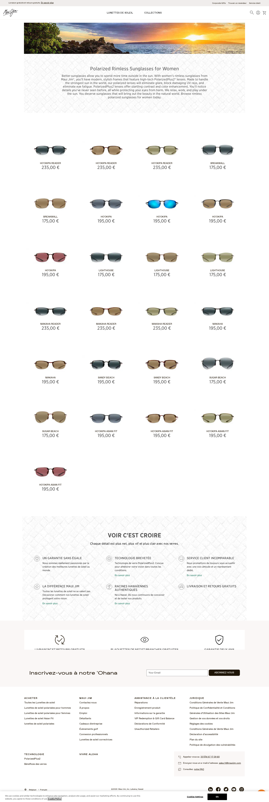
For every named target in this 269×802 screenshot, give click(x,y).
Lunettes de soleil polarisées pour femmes (47, 713)
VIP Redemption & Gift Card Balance (154, 718)
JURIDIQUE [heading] (197, 698)
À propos (84, 708)
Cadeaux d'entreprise (90, 723)
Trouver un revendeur (237, 3)
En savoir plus (47, 3)
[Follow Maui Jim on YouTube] (233, 790)
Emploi (83, 713)
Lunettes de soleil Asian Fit (39, 718)
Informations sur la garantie (149, 713)
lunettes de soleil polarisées (39, 723)
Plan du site (196, 739)
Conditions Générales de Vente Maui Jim (212, 702)
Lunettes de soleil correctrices (95, 739)
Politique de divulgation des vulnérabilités (212, 745)
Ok (217, 796)
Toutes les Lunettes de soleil (39, 702)
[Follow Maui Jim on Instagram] (241, 790)
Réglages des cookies (201, 723)
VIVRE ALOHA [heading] (88, 754)
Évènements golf (88, 729)
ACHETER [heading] (31, 698)
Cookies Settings (195, 796)
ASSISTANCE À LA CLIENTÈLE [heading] (155, 698)
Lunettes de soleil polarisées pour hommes (47, 708)
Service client (254, 3)
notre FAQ (199, 769)
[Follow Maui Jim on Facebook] (218, 790)
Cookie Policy (54, 798)
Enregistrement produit (147, 708)
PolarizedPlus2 (32, 758)
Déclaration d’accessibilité (204, 734)
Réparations (141, 702)
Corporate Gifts (219, 3)
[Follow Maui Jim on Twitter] (226, 790)
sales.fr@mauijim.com (230, 763)
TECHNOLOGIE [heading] (34, 754)
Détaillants (85, 718)
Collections (153, 13)
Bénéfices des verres (35, 764)
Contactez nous (88, 702)
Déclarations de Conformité (149, 723)
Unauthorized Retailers (146, 729)
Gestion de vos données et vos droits (210, 718)
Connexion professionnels (93, 734)
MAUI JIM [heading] (85, 698)
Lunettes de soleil (120, 13)
